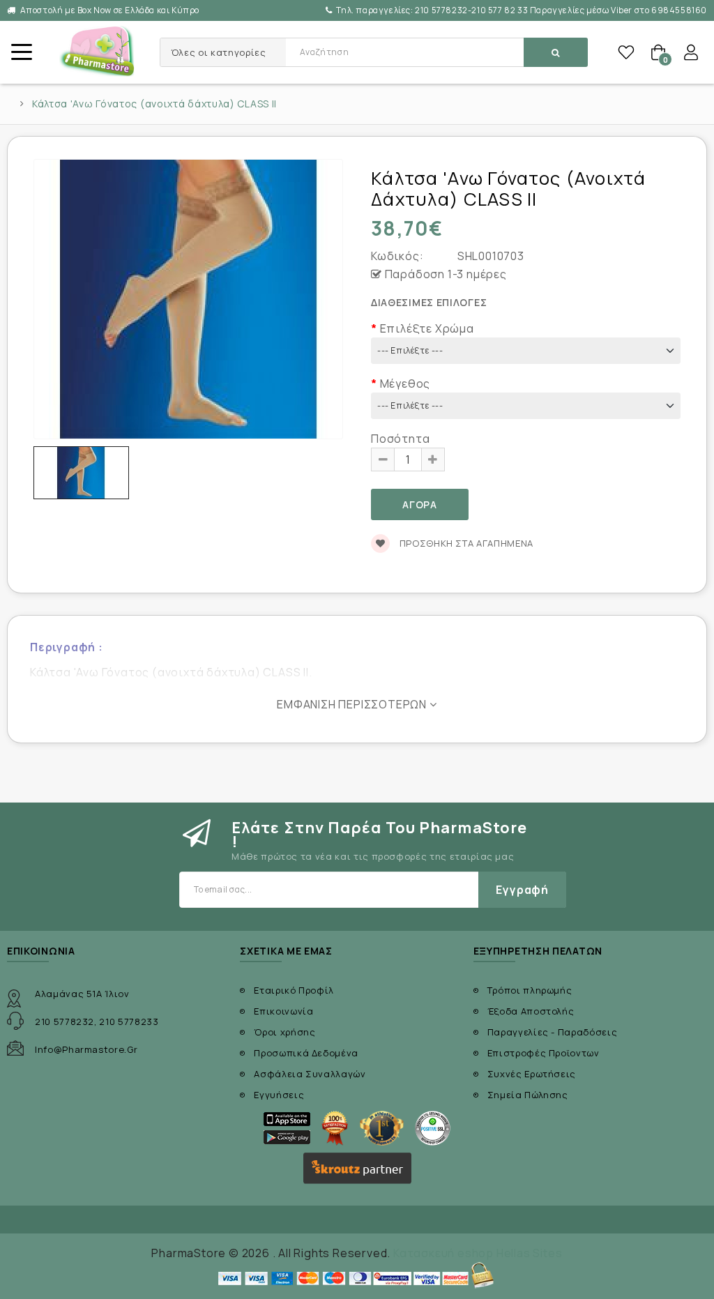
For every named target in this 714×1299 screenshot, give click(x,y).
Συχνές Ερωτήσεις (531, 1074)
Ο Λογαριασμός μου (691, 52)
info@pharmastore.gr (86, 1049)
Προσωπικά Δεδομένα (306, 1053)
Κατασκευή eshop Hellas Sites (477, 1253)
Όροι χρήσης (284, 1032)
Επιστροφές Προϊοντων (543, 1053)
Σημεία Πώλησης (527, 1094)
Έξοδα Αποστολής (531, 1011)
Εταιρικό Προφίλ (294, 990)
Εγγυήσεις (279, 1094)
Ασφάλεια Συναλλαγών (309, 1074)
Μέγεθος (405, 383)
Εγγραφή (522, 889)
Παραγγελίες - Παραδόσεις (552, 1032)
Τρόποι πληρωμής (529, 990)
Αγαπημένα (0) (626, 52)
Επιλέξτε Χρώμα (427, 328)
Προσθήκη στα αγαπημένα (465, 543)
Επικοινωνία (283, 1011)
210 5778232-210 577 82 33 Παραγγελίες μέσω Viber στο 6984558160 (521, 10)
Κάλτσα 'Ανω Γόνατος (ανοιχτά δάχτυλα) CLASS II (154, 103)
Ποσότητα (400, 438)
